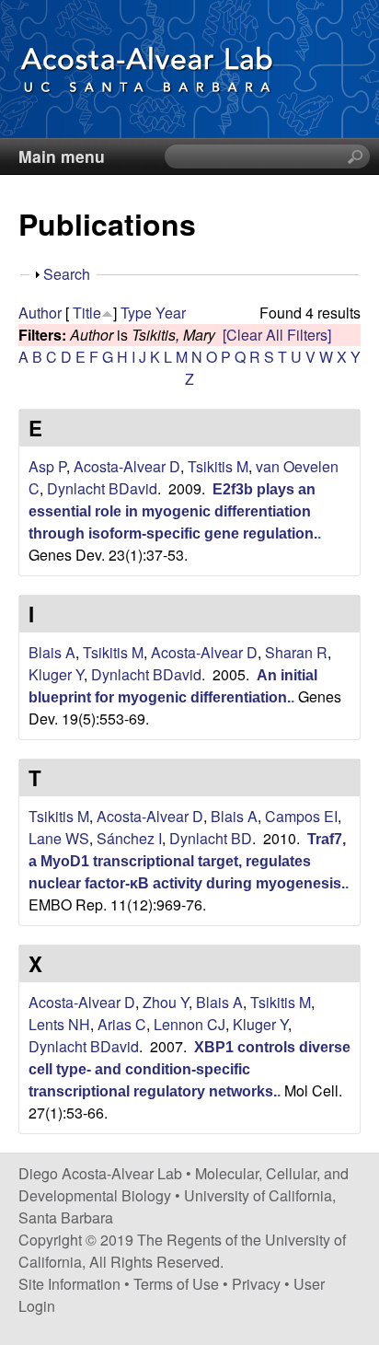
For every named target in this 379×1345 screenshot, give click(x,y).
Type (136, 312)
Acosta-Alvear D (127, 466)
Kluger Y (56, 674)
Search (66, 273)
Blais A (52, 652)
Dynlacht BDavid (102, 488)
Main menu (61, 156)
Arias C (122, 1024)
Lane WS (59, 838)
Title (87, 312)
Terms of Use (176, 1283)
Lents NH (59, 1024)
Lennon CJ (189, 1024)
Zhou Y (166, 1002)
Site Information (69, 1283)
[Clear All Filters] (277, 334)
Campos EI (301, 816)
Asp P (47, 466)
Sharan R (296, 652)
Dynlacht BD (210, 838)
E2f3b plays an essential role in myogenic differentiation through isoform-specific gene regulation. (173, 511)
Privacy (256, 1283)
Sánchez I (129, 838)
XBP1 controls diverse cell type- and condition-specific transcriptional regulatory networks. (189, 1069)
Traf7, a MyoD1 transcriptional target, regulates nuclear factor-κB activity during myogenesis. (187, 861)
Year (170, 312)
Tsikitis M (218, 466)
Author (40, 312)
